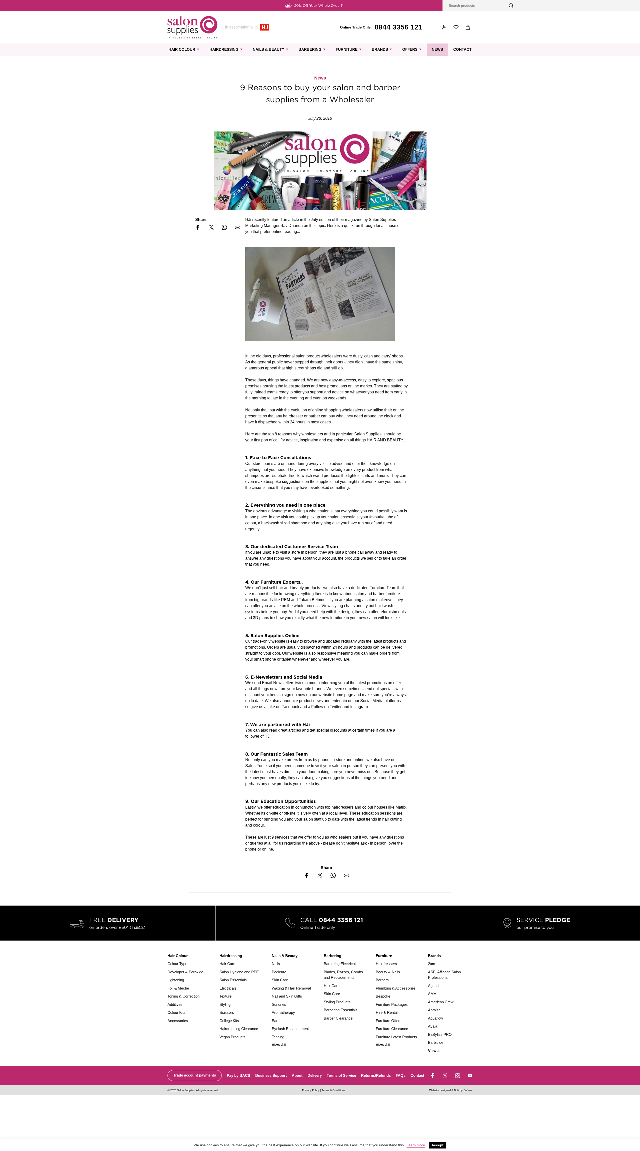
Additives (175, 1004)
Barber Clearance (338, 1018)
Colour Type (177, 964)
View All (279, 1045)
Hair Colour (181, 49)
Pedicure (279, 972)
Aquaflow (435, 1018)
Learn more (415, 1145)
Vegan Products (233, 1037)
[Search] (511, 5)
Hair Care (227, 964)
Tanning (278, 1037)
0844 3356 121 (398, 27)
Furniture (347, 49)
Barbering (310, 49)
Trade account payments (194, 1075)
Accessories (178, 1021)
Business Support (271, 1075)
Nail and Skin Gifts (287, 996)
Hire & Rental (387, 1012)
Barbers (382, 980)
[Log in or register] (444, 27)
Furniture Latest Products (396, 1037)
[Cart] (467, 27)
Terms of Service (341, 1075)
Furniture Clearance (392, 1029)
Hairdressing (224, 49)
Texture (226, 996)
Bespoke (383, 996)
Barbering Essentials (341, 1010)
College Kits (229, 1021)
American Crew (441, 1002)
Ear (275, 1021)
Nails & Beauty (268, 49)
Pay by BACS (238, 1075)
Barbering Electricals (341, 964)
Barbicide (435, 1042)
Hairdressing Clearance (239, 1029)
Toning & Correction (184, 996)
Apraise (434, 1010)
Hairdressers (386, 964)
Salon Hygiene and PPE (239, 972)
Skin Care (280, 980)
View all (435, 1051)
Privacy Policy (310, 1090)
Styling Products (337, 1002)
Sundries (279, 1004)
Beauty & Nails (388, 972)
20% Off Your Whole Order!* (319, 5)
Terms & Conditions (333, 1090)
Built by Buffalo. (463, 1090)
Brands (380, 49)
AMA (432, 994)
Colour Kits (177, 1012)
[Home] (193, 27)
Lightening (176, 980)
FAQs (401, 1075)
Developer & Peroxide (185, 972)
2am (431, 964)
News (437, 49)
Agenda (434, 986)
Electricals (228, 988)
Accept (438, 1145)
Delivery (315, 1075)
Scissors (227, 1012)
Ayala (432, 1026)
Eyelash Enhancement (290, 1029)
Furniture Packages (392, 1004)
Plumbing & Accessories (396, 988)
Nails (276, 964)
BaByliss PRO (440, 1034)
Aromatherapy (283, 1012)
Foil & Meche (178, 988)
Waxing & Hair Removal (291, 988)
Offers (410, 49)
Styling (225, 1004)
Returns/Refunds (376, 1075)
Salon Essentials (233, 980)
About (297, 1075)
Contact (462, 49)
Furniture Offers (389, 1021)
